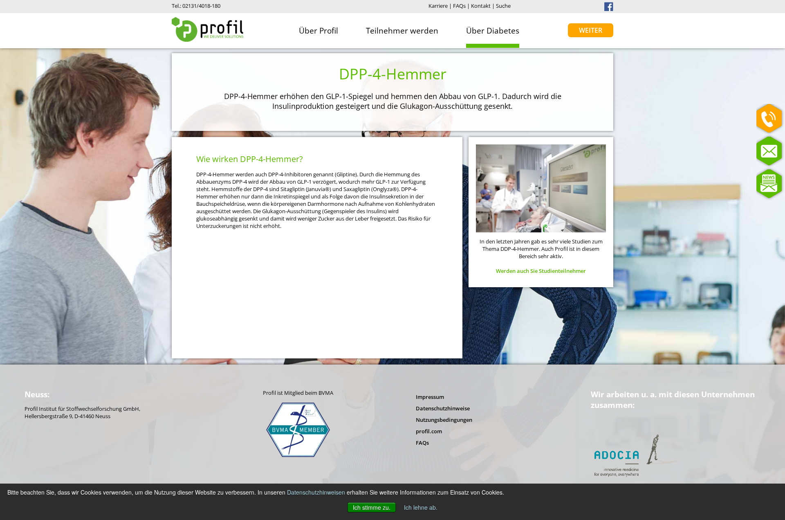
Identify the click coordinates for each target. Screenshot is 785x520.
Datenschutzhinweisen (316, 492)
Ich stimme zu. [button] (371, 507)
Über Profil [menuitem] (318, 30)
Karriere (438, 5)
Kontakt (481, 5)
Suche (503, 5)
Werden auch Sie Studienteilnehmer (541, 271)
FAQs (459, 5)
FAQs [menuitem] (422, 442)
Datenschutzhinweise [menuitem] (443, 408)
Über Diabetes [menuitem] (492, 30)
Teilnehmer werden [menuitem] (402, 30)
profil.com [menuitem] (429, 431)
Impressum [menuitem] (430, 397)
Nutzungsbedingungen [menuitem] (444, 419)
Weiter (590, 30)
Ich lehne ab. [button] (420, 507)
